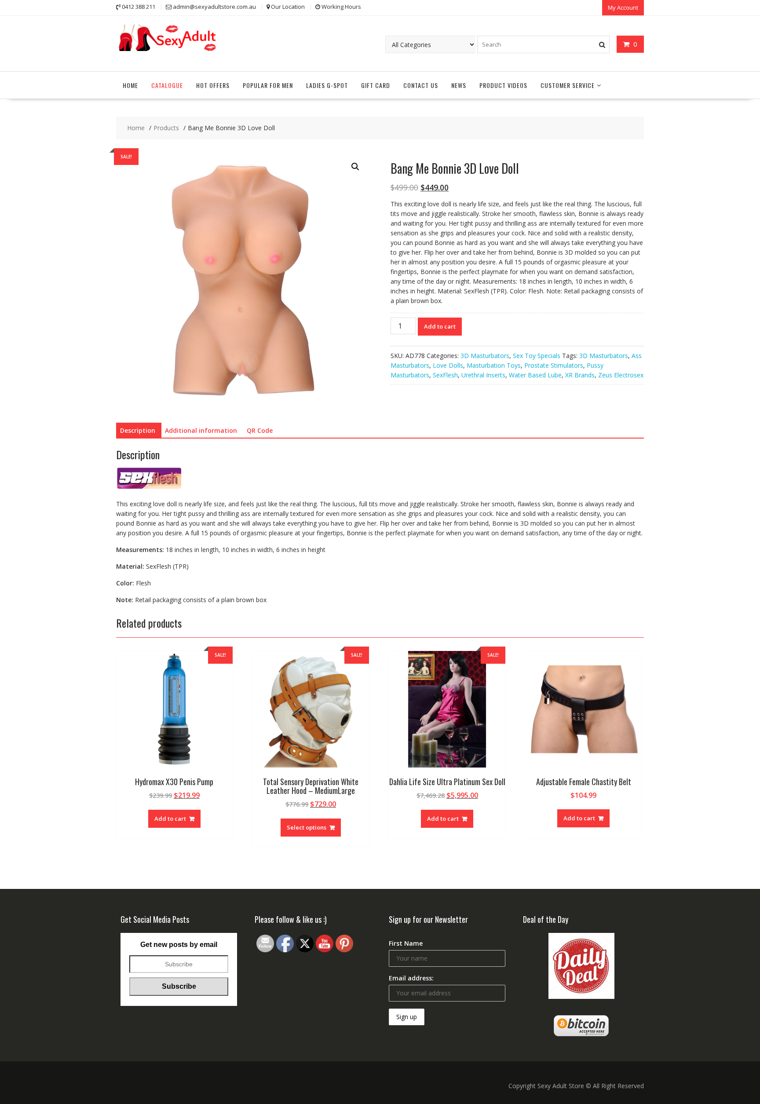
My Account (623, 7)
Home (130, 85)
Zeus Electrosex (620, 375)
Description (137, 430)
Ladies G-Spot (327, 85)
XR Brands (580, 375)
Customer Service (568, 85)
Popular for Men (268, 85)
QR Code (260, 430)
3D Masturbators (484, 355)
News (458, 85)
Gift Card (375, 85)
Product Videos (503, 85)
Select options (306, 827)
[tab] (137, 431)
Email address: (411, 978)
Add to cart (440, 326)
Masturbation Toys (494, 365)
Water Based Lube (535, 375)
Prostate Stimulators (553, 365)
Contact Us (420, 85)
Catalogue (167, 85)
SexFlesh (445, 375)
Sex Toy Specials (536, 355)
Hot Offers (213, 85)
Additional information (201, 430)
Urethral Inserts (483, 375)
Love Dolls (448, 365)
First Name (406, 943)
